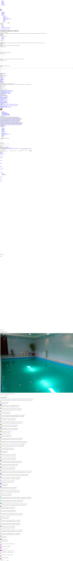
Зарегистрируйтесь (8, 147)
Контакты (3, 111)
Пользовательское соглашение (6, 114)
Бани (2, 136)
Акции (3, 4)
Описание (3, 37)
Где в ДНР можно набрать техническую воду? (6, 91)
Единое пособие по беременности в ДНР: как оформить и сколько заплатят (10, 120)
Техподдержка (4, 112)
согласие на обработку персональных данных (26, 148)
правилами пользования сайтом (13, 148)
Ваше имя (1, 150)
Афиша (3, 2)
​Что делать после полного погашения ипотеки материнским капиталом (9, 117)
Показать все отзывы (3, 73)
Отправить (30, 150)
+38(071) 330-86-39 (2, 76)
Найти (1, 152)
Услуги (3, 3)
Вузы (4, 21)
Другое (4, 19)
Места (2, 1)
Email (1, 143)
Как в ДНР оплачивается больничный (5, 93)
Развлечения (3, 13)
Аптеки (4, 17)
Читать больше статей (3, 94)
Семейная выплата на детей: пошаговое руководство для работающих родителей (10, 124)
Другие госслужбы (4, 133)
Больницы (3, 14)
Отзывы (3, 38)
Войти (19, 45)
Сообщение (20, 150)
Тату (4, 16)
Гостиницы (3, 135)
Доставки (3, 12)
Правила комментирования (5, 113)
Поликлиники (4, 131)
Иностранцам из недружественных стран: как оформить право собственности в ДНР (11, 123)
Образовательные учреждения (7, 18)
